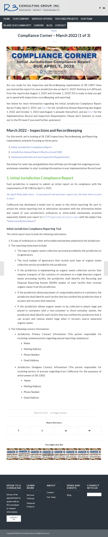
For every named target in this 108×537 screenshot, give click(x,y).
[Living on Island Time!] (2, 268)
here (44, 107)
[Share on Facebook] (18, 430)
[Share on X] (42, 430)
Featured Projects (31, 505)
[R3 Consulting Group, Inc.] (34, 8)
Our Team (51, 497)
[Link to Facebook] (100, 8)
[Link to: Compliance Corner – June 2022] (71, 454)
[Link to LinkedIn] (104, 8)
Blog (69, 495)
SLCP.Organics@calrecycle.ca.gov (61, 217)
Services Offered (30, 497)
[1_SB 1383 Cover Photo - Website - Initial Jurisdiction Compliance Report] (54, 63)
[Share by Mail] (89, 430)
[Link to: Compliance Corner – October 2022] (36, 454)
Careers (50, 492)
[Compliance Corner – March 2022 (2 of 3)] (106, 268)
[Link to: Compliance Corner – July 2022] (83, 454)
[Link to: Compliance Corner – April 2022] (12, 454)
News (54, 30)
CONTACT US (14, 519)
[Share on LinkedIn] (66, 430)
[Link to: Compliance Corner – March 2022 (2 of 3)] (24, 454)
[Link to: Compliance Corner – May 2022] (59, 454)
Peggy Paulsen (59, 413)
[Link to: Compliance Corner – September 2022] (48, 454)
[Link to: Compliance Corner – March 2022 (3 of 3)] (95, 454)
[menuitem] (6, 19)
